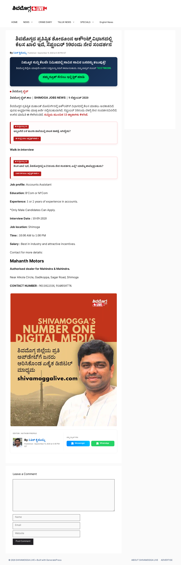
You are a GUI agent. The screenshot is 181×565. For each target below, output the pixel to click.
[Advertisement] (150, 79)
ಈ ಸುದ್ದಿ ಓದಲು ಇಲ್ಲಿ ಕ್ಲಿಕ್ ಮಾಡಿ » (27, 138)
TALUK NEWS (64, 22)
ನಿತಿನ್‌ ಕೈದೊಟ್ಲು (19, 53)
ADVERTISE (167, 560)
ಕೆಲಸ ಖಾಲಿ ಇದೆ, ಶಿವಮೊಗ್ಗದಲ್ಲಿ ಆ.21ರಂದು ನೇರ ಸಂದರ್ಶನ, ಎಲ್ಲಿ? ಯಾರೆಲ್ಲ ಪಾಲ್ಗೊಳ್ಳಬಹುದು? (58, 166)
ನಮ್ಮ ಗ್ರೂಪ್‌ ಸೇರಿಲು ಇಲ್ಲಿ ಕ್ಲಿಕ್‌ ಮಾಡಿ (64, 77)
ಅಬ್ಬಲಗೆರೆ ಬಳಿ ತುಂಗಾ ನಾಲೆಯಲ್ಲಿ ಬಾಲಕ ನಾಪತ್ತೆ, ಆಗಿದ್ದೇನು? (42, 132)
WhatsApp (104, 443)
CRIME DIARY (45, 22)
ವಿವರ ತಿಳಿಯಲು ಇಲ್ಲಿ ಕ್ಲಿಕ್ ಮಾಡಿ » (27, 173)
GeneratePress (54, 560)
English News (106, 22)
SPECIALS (85, 22)
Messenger (80, 443)
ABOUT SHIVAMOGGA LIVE (144, 560)
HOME (14, 22)
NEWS (26, 22)
